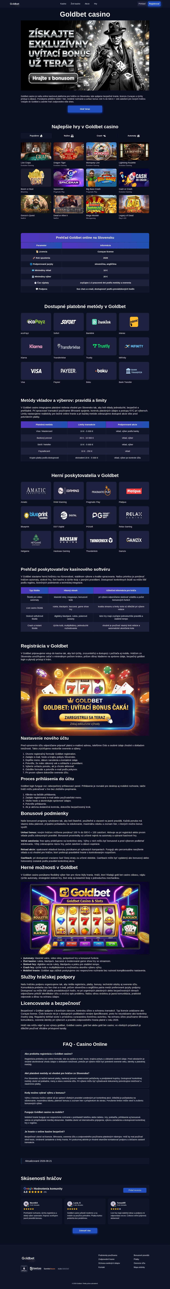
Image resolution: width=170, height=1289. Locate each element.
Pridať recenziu (135, 1190)
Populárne (34, 136)
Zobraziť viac (85, 1230)
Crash (99, 136)
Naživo (67, 136)
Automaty (132, 136)
